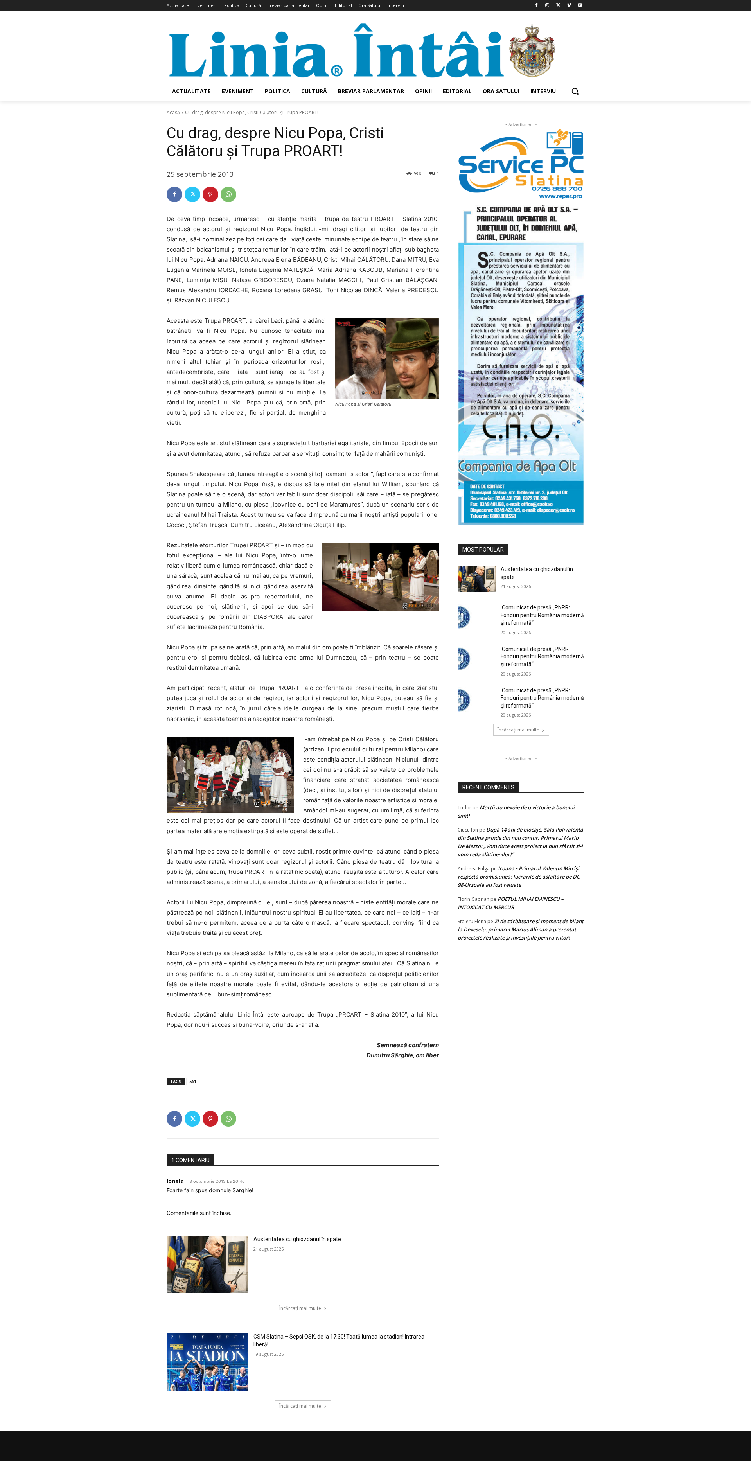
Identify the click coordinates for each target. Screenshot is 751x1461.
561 (192, 1081)
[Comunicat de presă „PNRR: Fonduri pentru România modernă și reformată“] (477, 617)
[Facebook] (536, 5)
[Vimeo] (568, 5)
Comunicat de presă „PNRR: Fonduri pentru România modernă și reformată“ (542, 615)
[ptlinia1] (521, 164)
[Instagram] (547, 5)
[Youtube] (579, 5)
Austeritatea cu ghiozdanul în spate (297, 1239)
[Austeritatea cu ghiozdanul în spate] (207, 1264)
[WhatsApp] (228, 194)
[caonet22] (521, 362)
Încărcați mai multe (300, 1308)
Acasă (173, 112)
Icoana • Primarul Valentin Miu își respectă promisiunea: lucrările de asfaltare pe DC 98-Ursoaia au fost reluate (519, 876)
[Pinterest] (210, 194)
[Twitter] (558, 5)
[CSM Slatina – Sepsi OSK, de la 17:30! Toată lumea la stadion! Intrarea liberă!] (207, 1361)
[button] (575, 91)
